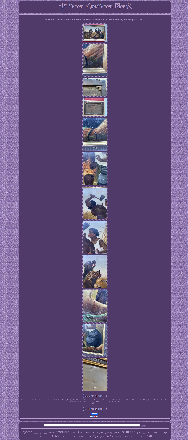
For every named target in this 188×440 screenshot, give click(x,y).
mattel (118, 436)
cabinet (51, 433)
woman (80, 437)
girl (139, 432)
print (102, 437)
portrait (36, 433)
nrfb (165, 433)
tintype (68, 437)
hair (74, 436)
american (63, 432)
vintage (128, 432)
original (100, 432)
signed (45, 433)
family (144, 433)
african (27, 432)
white (39, 437)
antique (94, 436)
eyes (160, 433)
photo (117, 432)
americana (46, 437)
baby (80, 432)
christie (143, 437)
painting (108, 432)
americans (90, 432)
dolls (62, 437)
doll (149, 436)
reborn (86, 437)
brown (125, 437)
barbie (109, 436)
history (155, 433)
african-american (134, 437)
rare (73, 432)
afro (41, 433)
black (55, 436)
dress (149, 433)
